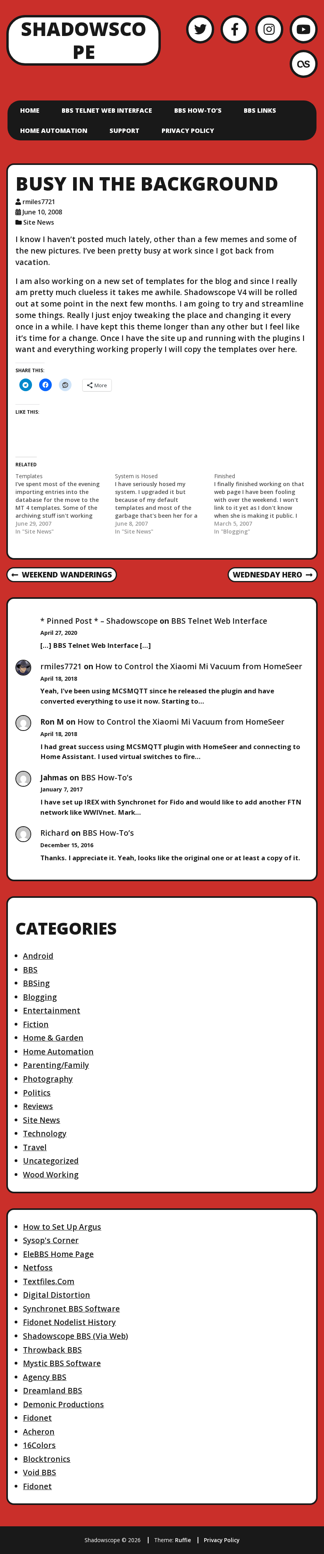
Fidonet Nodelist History (69, 1322)
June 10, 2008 (42, 212)
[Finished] (263, 504)
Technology (44, 1133)
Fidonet (37, 1417)
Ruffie (183, 1540)
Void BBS (39, 1472)
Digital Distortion (56, 1294)
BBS (30, 969)
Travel (35, 1147)
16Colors (39, 1445)
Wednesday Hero (267, 575)
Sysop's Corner (51, 1240)
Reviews (38, 1106)
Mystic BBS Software (62, 1363)
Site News (38, 222)
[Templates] (65, 504)
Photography (48, 1078)
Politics (37, 1092)
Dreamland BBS (52, 1390)
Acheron (39, 1431)
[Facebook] (234, 29)
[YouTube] (304, 29)
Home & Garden (53, 1037)
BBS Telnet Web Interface (107, 110)
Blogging (40, 997)
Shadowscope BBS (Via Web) (75, 1336)
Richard (54, 832)
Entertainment (51, 1010)
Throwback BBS (52, 1349)
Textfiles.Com (48, 1281)
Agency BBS (44, 1377)
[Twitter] (200, 29)
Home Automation (53, 130)
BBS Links (260, 110)
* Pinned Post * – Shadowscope (99, 620)
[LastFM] (304, 64)
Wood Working (51, 1174)
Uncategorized (51, 1160)
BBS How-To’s (198, 110)
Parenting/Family (56, 1065)
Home (30, 110)
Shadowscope (83, 40)
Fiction (36, 1024)
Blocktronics (46, 1459)
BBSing (36, 983)
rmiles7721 (39, 201)
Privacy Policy (188, 130)
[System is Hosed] (164, 504)
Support (124, 130)
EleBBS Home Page (58, 1254)
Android (38, 955)
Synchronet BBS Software (71, 1308)
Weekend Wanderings (61, 575)
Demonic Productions (63, 1404)
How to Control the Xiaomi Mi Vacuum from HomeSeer (198, 666)
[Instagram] (269, 29)
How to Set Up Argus (62, 1226)
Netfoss (38, 1267)
